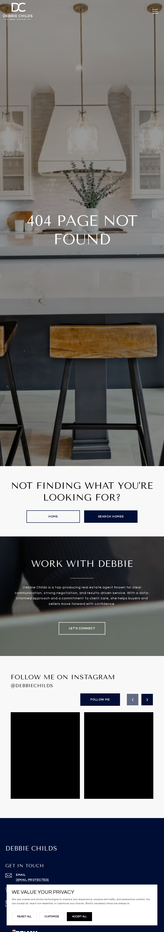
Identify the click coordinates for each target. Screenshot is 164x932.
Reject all (24, 916)
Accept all (79, 916)
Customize (52, 916)
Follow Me (100, 699)
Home (53, 516)
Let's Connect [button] (82, 628)
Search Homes (111, 516)
